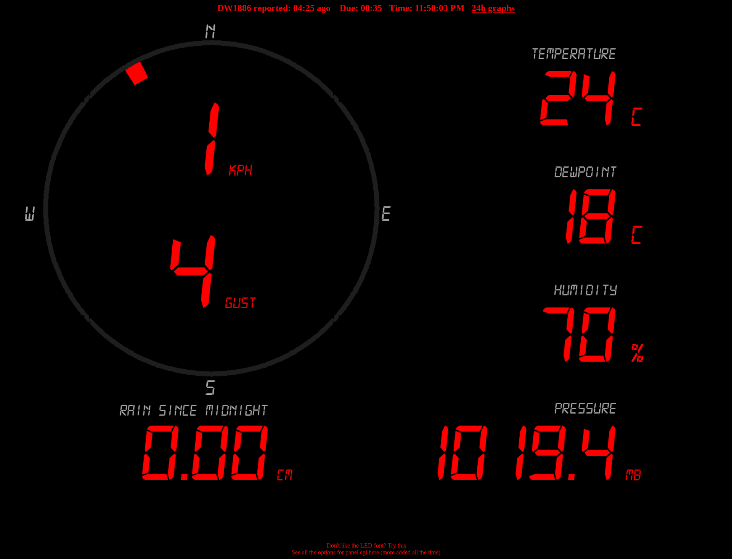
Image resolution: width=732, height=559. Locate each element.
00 (365, 8)
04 (297, 8)
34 (377, 8)
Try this (397, 545)
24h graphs (493, 8)
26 (310, 8)
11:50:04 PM (440, 8)
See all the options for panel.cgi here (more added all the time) (366, 552)
